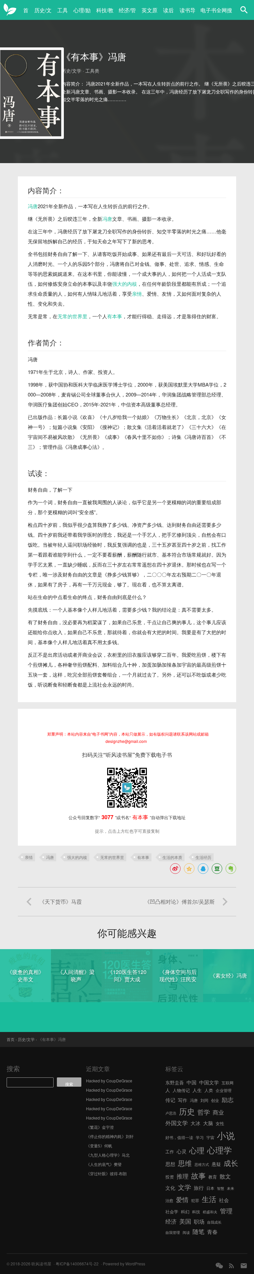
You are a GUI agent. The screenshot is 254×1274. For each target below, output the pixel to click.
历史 (187, 1111)
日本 (210, 1188)
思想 (170, 1163)
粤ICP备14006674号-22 (77, 1263)
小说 (226, 1135)
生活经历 (203, 857)
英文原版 (149, 13)
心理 (196, 1150)
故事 (198, 1175)
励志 (227, 1099)
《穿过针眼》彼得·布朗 (106, 1173)
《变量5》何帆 (99, 1145)
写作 (182, 1100)
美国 (185, 1221)
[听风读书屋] (10, 10)
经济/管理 (127, 13)
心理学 (219, 1150)
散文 (225, 1176)
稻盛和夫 (210, 1211)
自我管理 (172, 1232)
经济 (171, 1221)
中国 (191, 1082)
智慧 (220, 1188)
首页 (25, 13)
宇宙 (210, 1137)
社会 (224, 1199)
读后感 (168, 13)
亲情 (137, 293)
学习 (200, 1137)
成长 (231, 1163)
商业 (218, 1112)
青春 (212, 1232)
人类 (208, 1090)
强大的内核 (124, 283)
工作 (169, 1151)
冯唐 (33, 206)
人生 (197, 1090)
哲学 (203, 1112)
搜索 (13, 1068)
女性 (220, 1123)
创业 (215, 1100)
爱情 (182, 1199)
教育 (212, 1177)
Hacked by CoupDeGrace (109, 1080)
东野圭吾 (174, 1082)
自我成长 (214, 1222)
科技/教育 (104, 13)
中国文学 (209, 1082)
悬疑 (216, 1164)
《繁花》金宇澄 (100, 1127)
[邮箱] (243, 1265)
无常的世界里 (72, 316)
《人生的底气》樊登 (104, 1164)
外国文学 (176, 1123)
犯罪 (195, 1200)
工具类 (62, 13)
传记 (170, 1099)
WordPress (135, 1263)
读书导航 (187, 13)
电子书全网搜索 (216, 13)
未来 (230, 1188)
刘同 (204, 1100)
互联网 (227, 1082)
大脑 (208, 1123)
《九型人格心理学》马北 (108, 1155)
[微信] (219, 1265)
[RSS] (231, 1265)
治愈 (169, 1200)
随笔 (198, 1231)
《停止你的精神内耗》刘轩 (110, 1136)
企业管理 (224, 1090)
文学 (184, 1187)
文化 (170, 1187)
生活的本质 (172, 857)
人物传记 (181, 1090)
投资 (169, 1177)
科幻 (185, 1211)
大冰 (195, 1122)
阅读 (186, 1232)
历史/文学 (43, 13)
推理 (183, 1176)
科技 (196, 1211)
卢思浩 (170, 1113)
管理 (226, 1210)
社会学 (171, 1211)
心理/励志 (82, 13)
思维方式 (201, 1164)
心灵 (182, 1151)
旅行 (199, 1187)
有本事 (114, 316)
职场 (199, 1221)
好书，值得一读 (179, 1137)
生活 (209, 1198)
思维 (185, 1163)
